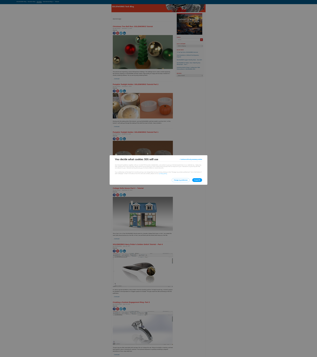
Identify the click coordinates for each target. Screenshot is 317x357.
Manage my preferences (181, 180)
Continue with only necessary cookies (191, 159)
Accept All (197, 180)
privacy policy (163, 173)
